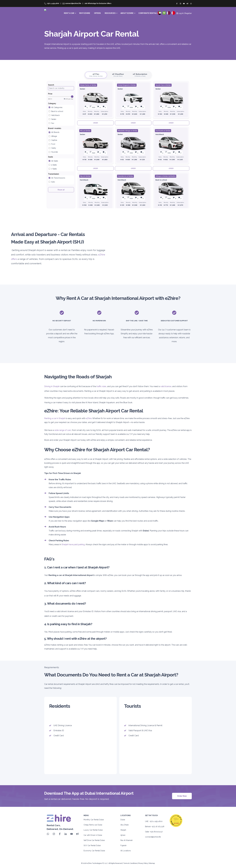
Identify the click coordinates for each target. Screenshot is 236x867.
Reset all (61, 190)
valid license (165, 386)
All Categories (56, 107)
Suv (52, 123)
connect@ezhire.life (153, 837)
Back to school (57, 111)
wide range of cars (62, 430)
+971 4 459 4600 (156, 821)
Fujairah (123, 845)
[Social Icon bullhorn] (187, 3)
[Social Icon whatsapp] (190, 3)
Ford (53, 144)
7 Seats (54, 169)
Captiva (54, 140)
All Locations (125, 851)
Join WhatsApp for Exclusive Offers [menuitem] (98, 3)
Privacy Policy (143, 863)
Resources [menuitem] (110, 13)
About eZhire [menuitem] (126, 13)
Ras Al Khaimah (126, 840)
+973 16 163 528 (158, 827)
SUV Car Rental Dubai (92, 845)
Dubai (122, 820)
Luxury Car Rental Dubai (93, 830)
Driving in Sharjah (52, 386)
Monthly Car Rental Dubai (94, 820)
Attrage (54, 136)
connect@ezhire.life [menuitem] (73, 3)
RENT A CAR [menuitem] (69, 13)
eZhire (89, 418)
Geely (53, 148)
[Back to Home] (51, 12)
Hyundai (54, 152)
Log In (180, 13)
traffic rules (101, 386)
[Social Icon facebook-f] (177, 3)
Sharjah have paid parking (73, 544)
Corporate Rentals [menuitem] (148, 13)
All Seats (54, 161)
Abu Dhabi (124, 825)
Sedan (53, 119)
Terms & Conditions (130, 863)
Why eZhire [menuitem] (84, 13)
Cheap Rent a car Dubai (93, 825)
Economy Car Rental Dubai (94, 851)
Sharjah (123, 830)
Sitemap (152, 863)
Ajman (122, 835)
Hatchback (55, 115)
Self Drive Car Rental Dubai (94, 840)
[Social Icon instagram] (180, 3)
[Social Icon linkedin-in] (66, 834)
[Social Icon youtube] (184, 3)
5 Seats (54, 165)
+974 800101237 (156, 832)
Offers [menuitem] (97, 13)
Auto (53, 182)
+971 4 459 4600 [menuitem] (53, 3)
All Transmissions (58, 178)
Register (188, 13)
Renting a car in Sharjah (54, 418)
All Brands (55, 132)
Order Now (182, 796)
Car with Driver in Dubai (93, 835)
